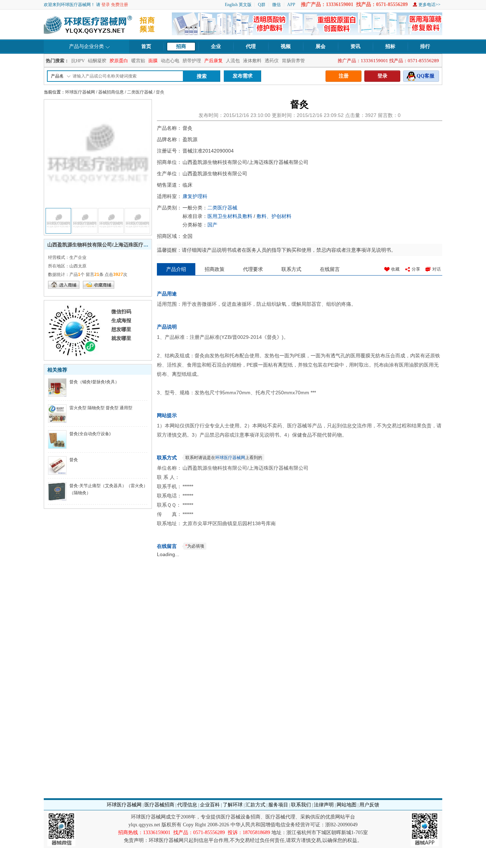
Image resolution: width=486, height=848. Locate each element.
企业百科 (210, 804)
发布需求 (243, 76)
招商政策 (214, 269)
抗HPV (78, 60)
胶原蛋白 (119, 60)
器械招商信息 (111, 92)
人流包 (233, 60)
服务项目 (278, 804)
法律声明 (324, 804)
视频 (286, 46)
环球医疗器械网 (80, 92)
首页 (146, 46)
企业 (216, 46)
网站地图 (346, 804)
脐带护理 (192, 60)
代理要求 (253, 269)
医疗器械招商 (159, 804)
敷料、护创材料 (274, 216)
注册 (344, 76)
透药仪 (272, 60)
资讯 (355, 46)
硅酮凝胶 (97, 60)
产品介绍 (176, 269)
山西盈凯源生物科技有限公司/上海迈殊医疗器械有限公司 (110, 244)
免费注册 (119, 4)
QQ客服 (425, 76)
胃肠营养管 (293, 60)
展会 (321, 46)
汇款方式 (255, 804)
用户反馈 (369, 804)
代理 (251, 46)
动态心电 (170, 60)
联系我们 (301, 804)
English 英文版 (238, 4)
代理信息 (187, 804)
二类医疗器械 (140, 92)
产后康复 (213, 60)
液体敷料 (252, 60)
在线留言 (330, 269)
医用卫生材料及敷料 (229, 216)
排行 (425, 46)
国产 (212, 225)
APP (291, 4)
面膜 (153, 60)
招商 (181, 46)
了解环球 (233, 804)
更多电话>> (429, 4)
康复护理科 (195, 196)
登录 (105, 4)
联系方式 (291, 269)
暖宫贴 (138, 60)
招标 (390, 46)
